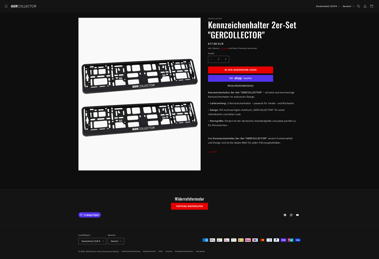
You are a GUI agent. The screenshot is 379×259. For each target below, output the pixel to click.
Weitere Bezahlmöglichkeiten (241, 85)
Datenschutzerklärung (131, 251)
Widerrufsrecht (149, 251)
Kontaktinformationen (184, 251)
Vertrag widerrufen (189, 206)
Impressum (200, 251)
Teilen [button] (214, 152)
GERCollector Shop (94, 251)
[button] (6, 6)
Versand (224, 48)
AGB (160, 251)
